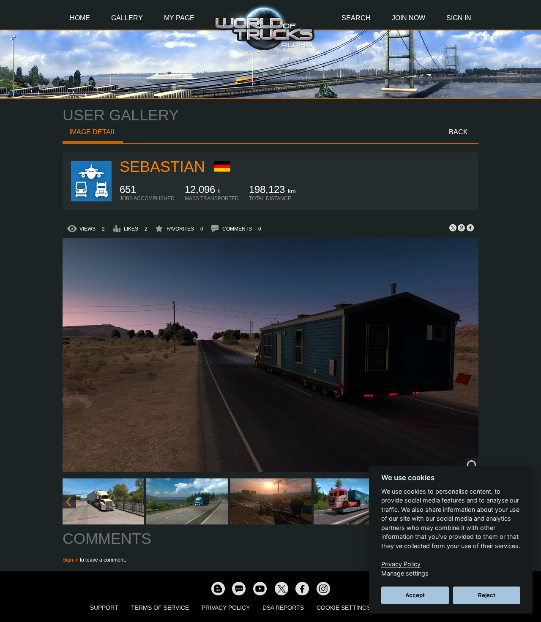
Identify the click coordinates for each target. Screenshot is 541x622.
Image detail (92, 132)
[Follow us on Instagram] (323, 588)
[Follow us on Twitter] (281, 588)
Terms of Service (160, 607)
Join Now (408, 18)
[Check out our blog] (217, 588)
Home (80, 18)
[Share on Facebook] (470, 227)
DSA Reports (283, 607)
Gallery (127, 18)
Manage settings (405, 573)
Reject (486, 595)
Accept (415, 595)
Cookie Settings (344, 607)
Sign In (458, 18)
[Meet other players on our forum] (238, 588)
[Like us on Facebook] (302, 588)
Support (104, 607)
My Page (179, 18)
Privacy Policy (226, 607)
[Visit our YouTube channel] (259, 588)
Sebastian (162, 166)
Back (458, 132)
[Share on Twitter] (453, 227)
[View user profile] (91, 200)
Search (356, 18)
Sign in (71, 560)
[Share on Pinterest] (461, 227)
